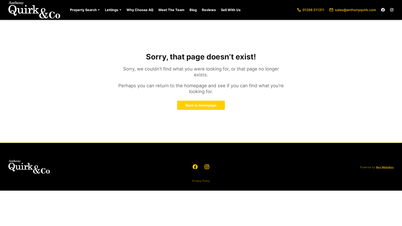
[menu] (154, 10)
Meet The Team (171, 10)
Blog (193, 10)
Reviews (209, 10)
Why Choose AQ (139, 10)
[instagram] (392, 10)
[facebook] (383, 10)
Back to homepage (201, 105)
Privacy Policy (201, 180)
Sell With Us (231, 10)
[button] (84, 10)
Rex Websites (385, 167)
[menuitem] (84, 10)
